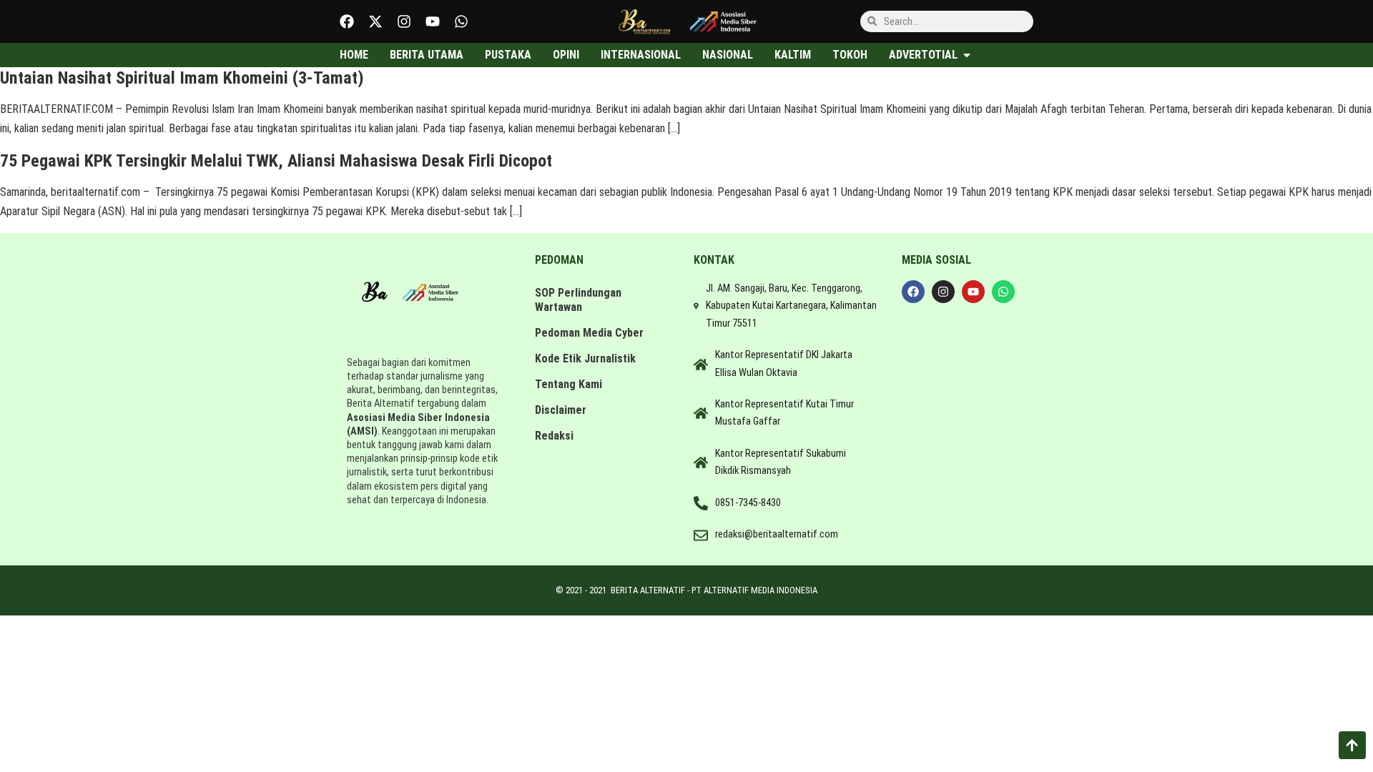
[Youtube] (432, 21)
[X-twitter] (375, 21)
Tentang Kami (568, 384)
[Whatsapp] (461, 21)
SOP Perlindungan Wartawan (578, 300)
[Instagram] (404, 21)
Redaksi (554, 435)
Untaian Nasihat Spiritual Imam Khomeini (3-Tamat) (182, 78)
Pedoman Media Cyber (589, 333)
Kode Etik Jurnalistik (585, 358)
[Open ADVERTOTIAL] (967, 55)
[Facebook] (347, 21)
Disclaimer (560, 410)
